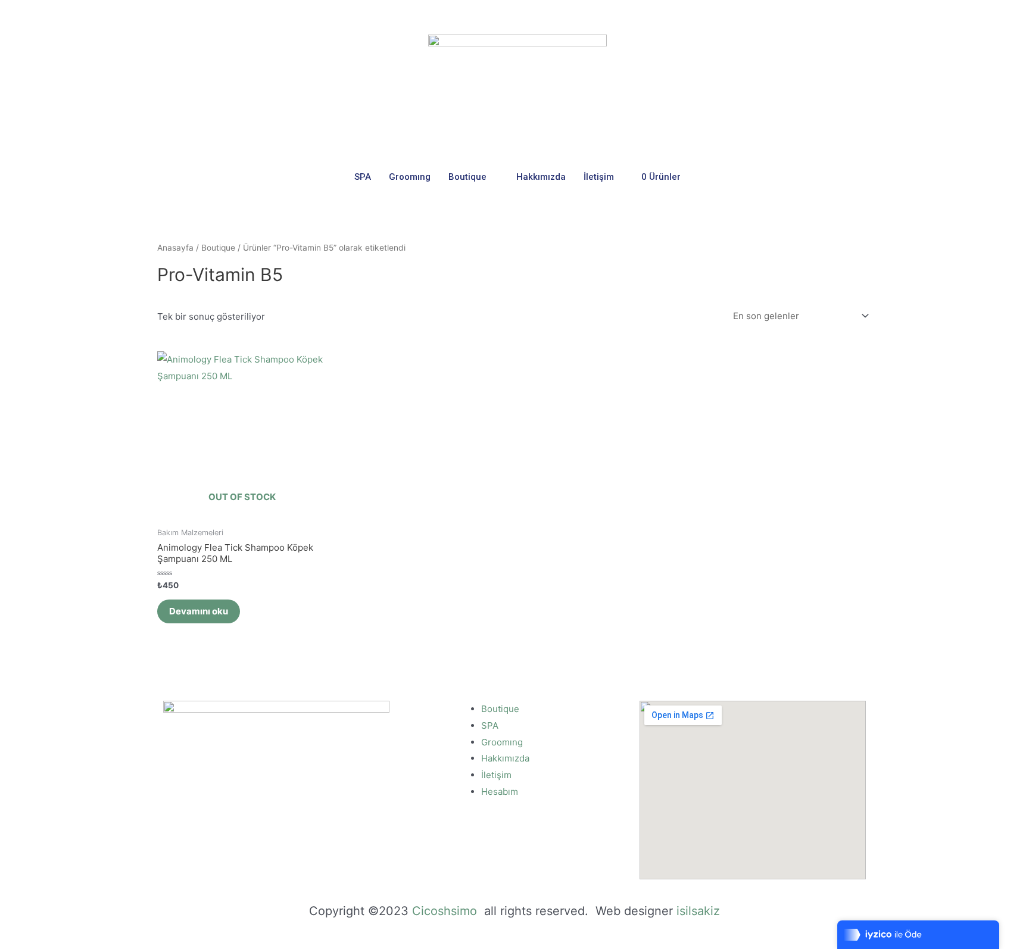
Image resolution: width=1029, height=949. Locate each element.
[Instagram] (862, 14)
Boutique (467, 176)
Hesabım (499, 791)
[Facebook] (840, 14)
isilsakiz (698, 911)
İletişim (599, 176)
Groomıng (410, 176)
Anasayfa (175, 247)
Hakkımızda (541, 176)
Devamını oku (198, 611)
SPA (362, 176)
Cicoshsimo (446, 911)
